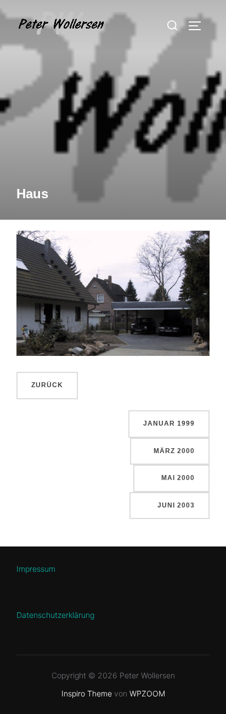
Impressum (35, 568)
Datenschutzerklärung (55, 615)
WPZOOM (147, 693)
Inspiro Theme (86, 693)
